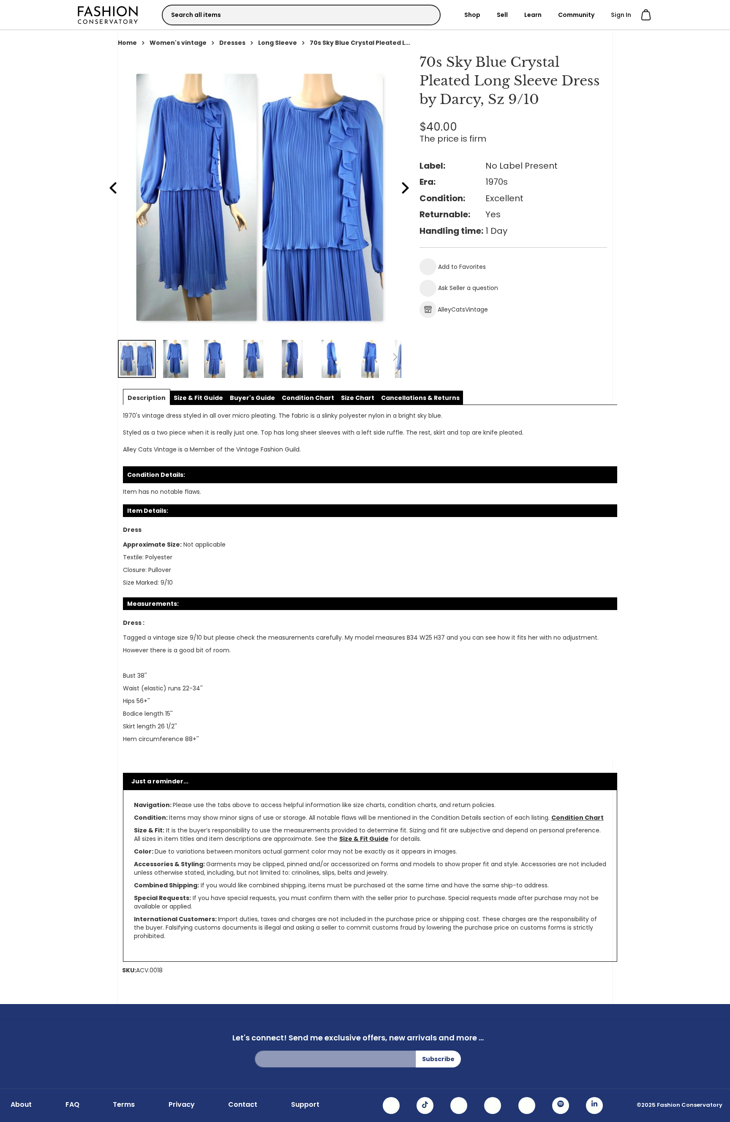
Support (305, 1104)
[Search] (427, 14)
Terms (124, 1104)
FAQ (72, 1104)
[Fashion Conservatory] (108, 14)
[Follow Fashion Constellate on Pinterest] (526, 1105)
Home (127, 42)
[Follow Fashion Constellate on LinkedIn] (594, 1105)
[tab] (146, 398)
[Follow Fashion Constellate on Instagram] (391, 1105)
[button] (176, 359)
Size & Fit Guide (364, 839)
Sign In (621, 15)
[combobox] (301, 15)
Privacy (182, 1104)
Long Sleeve (277, 42)
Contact (242, 1104)
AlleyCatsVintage (463, 309)
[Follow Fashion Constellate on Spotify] (560, 1105)
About (21, 1104)
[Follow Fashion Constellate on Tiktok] (425, 1105)
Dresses (232, 42)
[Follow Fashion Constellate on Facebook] (458, 1105)
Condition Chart (577, 817)
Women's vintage (178, 42)
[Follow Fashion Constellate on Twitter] (492, 1105)
